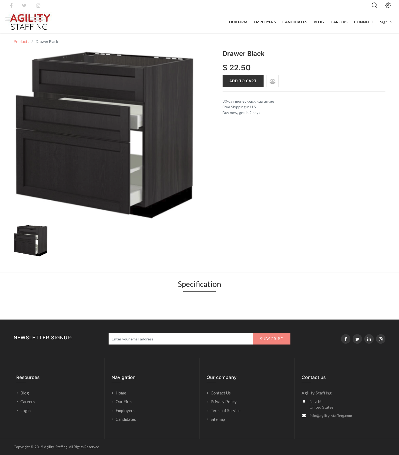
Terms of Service (225, 410)
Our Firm (124, 401)
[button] (273, 81)
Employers (125, 410)
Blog (24, 392)
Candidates (126, 419)
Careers (27, 401)
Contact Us (221, 392)
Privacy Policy (224, 401)
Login (25, 410)
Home (121, 392)
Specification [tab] (199, 284)
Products (21, 41)
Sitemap (218, 419)
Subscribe (271, 338)
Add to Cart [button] (243, 81)
